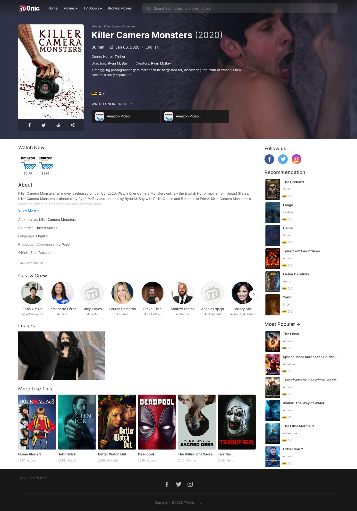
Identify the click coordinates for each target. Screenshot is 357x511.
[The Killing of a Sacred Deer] (197, 422)
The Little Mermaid (298, 426)
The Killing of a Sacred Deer (197, 454)
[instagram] (296, 163)
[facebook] (269, 163)
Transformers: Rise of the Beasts (310, 380)
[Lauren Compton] (122, 293)
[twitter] (283, 163)
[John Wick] (77, 422)
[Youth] (272, 304)
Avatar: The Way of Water (303, 403)
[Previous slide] (21, 294)
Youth (288, 297)
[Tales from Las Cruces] (272, 258)
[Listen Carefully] (272, 281)
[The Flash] (272, 341)
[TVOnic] (29, 8)
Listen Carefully (296, 274)
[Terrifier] (237, 422)
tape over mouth (31, 263)
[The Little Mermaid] (272, 433)
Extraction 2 (293, 449)
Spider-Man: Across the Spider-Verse (310, 357)
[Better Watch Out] (117, 422)
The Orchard (293, 182)
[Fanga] (272, 212)
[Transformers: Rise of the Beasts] (272, 387)
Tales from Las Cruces (301, 251)
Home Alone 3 (29, 454)
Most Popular (279, 324)
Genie (288, 228)
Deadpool (146, 454)
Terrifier (224, 454)
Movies (69, 8)
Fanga (288, 205)
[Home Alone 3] (37, 422)
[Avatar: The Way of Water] (272, 410)
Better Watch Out (112, 454)
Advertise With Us (34, 478)
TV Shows (91, 8)
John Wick (67, 454)
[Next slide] (253, 294)
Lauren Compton (122, 309)
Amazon (44, 252)
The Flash (291, 334)
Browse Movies (120, 8)
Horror (108, 56)
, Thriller (119, 56)
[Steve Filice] (152, 293)
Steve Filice (152, 309)
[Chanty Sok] (242, 293)
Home (53, 8)
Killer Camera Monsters (120, 26)
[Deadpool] (157, 422)
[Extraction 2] (272, 456)
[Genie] (272, 235)
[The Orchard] (272, 189)
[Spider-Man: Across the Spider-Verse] (272, 364)
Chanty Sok (242, 309)
